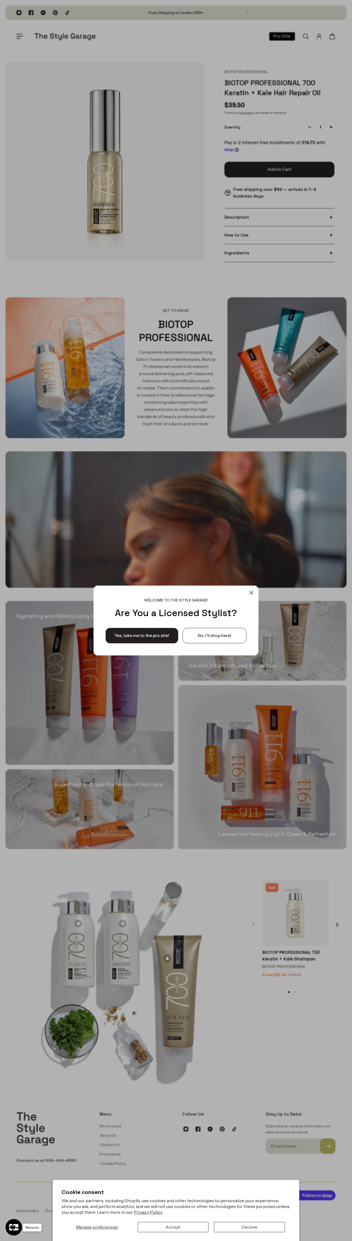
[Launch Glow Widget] (14, 1227)
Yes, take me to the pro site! (142, 635)
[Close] (251, 593)
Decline (249, 1227)
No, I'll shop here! (214, 635)
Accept (173, 1227)
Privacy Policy (148, 1212)
